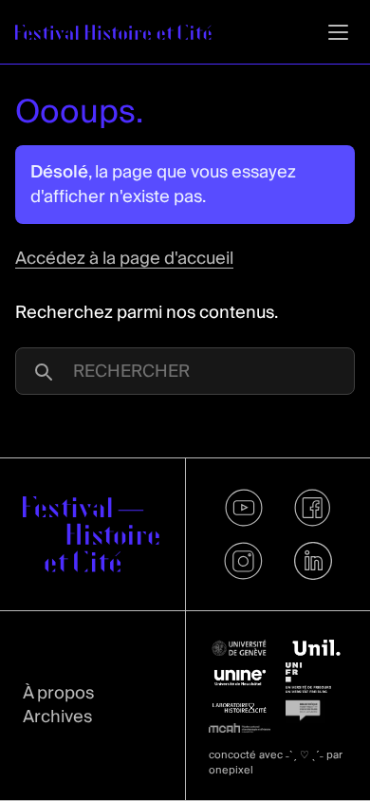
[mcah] (239, 728)
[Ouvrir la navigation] (338, 31)
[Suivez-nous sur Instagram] (243, 560)
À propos (58, 693)
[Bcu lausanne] (316, 708)
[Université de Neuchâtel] (239, 677)
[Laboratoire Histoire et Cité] (239, 708)
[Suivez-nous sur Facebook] (312, 507)
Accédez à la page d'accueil (124, 258)
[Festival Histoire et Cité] (91, 534)
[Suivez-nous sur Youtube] (243, 507)
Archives (57, 717)
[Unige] (239, 648)
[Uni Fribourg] (316, 677)
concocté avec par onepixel (275, 762)
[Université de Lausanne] (316, 648)
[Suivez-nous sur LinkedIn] (312, 560)
